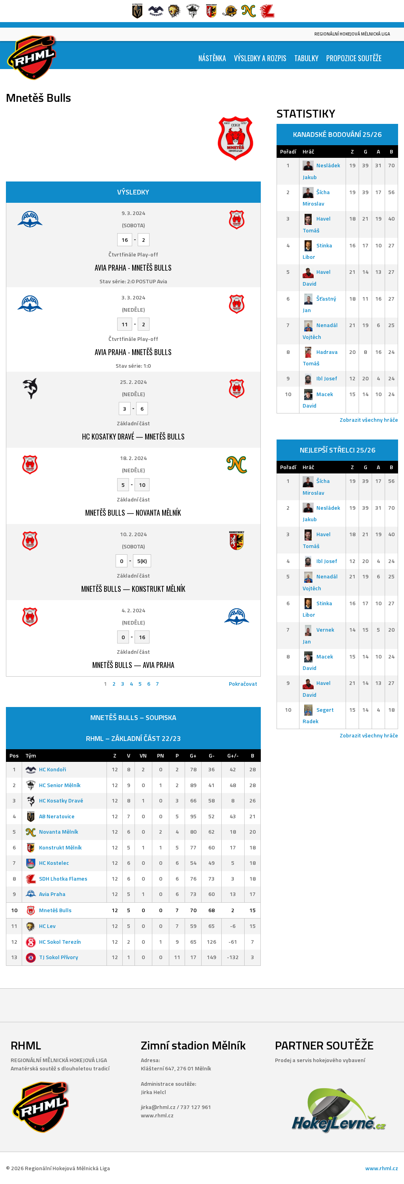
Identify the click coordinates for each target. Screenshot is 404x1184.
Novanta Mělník (58, 831)
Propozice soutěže (354, 58)
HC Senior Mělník (59, 785)
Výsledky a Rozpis (260, 58)
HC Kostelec (54, 863)
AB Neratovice (57, 816)
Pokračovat (243, 683)
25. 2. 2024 (133, 382)
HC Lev (47, 926)
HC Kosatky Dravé (61, 800)
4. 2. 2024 (133, 610)
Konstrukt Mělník (60, 847)
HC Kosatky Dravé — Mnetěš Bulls (133, 436)
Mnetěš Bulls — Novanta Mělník (133, 512)
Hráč (308, 151)
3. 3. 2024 (133, 297)
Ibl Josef (326, 378)
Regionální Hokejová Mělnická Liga (352, 34)
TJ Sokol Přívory (58, 957)
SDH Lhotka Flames (63, 878)
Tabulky (306, 58)
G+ (193, 755)
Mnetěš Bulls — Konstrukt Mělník (133, 589)
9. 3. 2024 (133, 213)
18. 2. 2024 (133, 458)
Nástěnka (212, 58)
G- (212, 755)
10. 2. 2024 (133, 534)
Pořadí (288, 151)
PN (160, 755)
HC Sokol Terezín (60, 941)
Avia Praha (52, 894)
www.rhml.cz (381, 1168)
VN (143, 755)
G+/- (233, 755)
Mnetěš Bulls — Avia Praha (133, 665)
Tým (30, 755)
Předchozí (21, 683)
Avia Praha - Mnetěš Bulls (133, 267)
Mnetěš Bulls (55, 910)
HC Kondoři (52, 769)
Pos (14, 755)
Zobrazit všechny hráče (369, 419)
